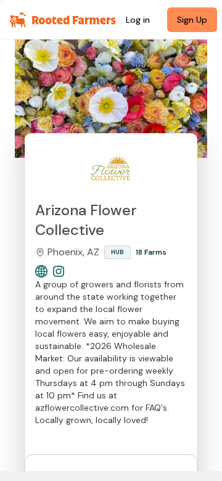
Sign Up (192, 19)
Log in (138, 19)
